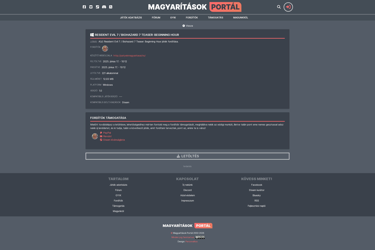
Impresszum (187, 200)
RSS (256, 200)
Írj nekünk (188, 184)
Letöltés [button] (189, 156)
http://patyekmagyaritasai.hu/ (130, 55)
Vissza (189, 25)
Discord (187, 190)
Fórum (156, 17)
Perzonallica (191, 241)
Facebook (256, 184)
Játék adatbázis (131, 17)
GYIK (173, 17)
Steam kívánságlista (114, 139)
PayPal (107, 132)
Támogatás (215, 17)
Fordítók (192, 17)
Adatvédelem (187, 195)
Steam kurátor (256, 190)
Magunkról (240, 17)
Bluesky (257, 195)
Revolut (107, 136)
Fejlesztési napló (257, 205)
